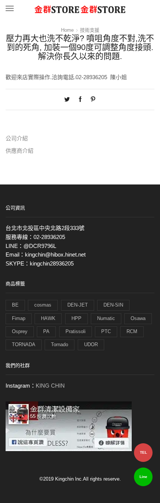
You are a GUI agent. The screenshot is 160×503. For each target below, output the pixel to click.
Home (67, 30)
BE (15, 305)
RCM (132, 331)
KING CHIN (50, 386)
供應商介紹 (19, 151)
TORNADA (23, 344)
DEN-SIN (113, 305)
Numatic (106, 318)
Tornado (59, 344)
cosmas (42, 305)
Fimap (18, 318)
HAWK (48, 318)
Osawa (138, 318)
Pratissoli (75, 331)
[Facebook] (80, 100)
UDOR (91, 344)
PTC (106, 331)
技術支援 (89, 30)
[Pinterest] (91, 100)
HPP (76, 318)
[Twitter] (69, 100)
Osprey (20, 331)
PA (46, 331)
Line (143, 477)
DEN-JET (77, 305)
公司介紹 (17, 139)
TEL (143, 452)
